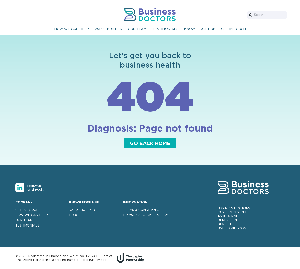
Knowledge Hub (200, 29)
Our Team (137, 29)
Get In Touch (233, 29)
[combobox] (267, 15)
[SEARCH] (251, 15)
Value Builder (108, 29)
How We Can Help (71, 29)
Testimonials (165, 29)
